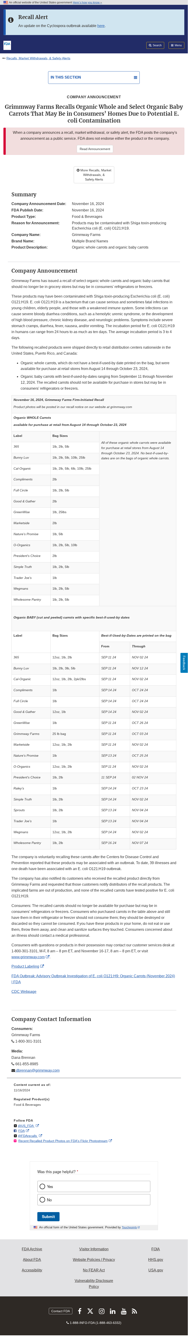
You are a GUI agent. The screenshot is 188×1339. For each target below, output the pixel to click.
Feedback (184, 663)
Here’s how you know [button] (86, 2)
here (101, 26)
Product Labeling (25, 966)
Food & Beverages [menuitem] (27, 1104)
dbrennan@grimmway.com (37, 1070)
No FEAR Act (94, 1270)
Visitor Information (94, 1249)
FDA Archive (32, 1249)
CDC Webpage (23, 992)
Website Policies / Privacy (94, 1260)
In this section (66, 77)
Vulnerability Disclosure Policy (94, 1284)
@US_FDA (26, 1126)
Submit (48, 1216)
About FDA (32, 1260)
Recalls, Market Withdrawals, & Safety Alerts (38, 58)
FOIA (155, 1249)
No (49, 1199)
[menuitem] (93, 1089)
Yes (50, 1186)
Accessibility (32, 1270)
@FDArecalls (28, 1136)
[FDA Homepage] (7, 45)
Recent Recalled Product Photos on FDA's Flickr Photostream (63, 1141)
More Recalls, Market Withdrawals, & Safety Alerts (95, 174)
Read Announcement (95, 149)
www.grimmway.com (28, 957)
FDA (21, 1131)
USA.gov (155, 1270)
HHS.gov (155, 1260)
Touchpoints (129, 1227)
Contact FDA (60, 1311)
